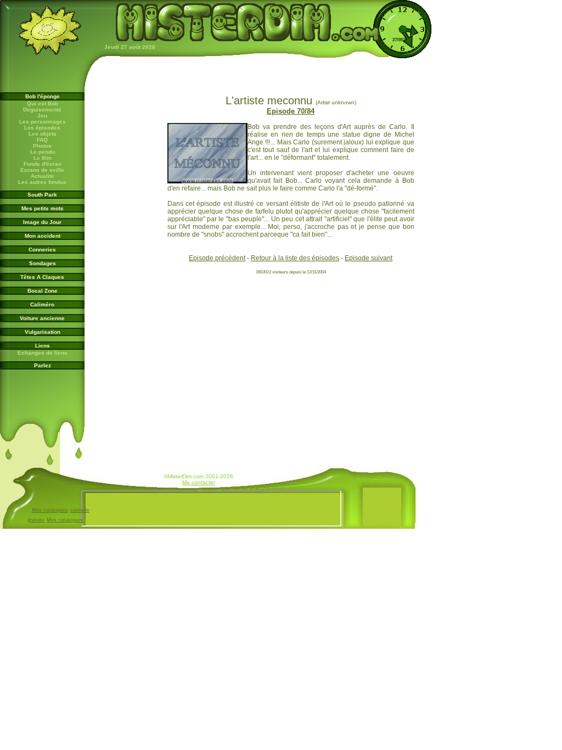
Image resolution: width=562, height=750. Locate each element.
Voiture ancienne (42, 318)
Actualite (42, 176)
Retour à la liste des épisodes (295, 258)
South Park (42, 195)
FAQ (42, 140)
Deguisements (42, 110)
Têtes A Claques (42, 277)
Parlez (42, 365)
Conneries (42, 250)
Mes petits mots (42, 208)
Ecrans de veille (42, 170)
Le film (42, 158)
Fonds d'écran (42, 164)
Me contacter (198, 482)
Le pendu (43, 152)
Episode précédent (217, 258)
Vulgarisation (42, 332)
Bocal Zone (42, 291)
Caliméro (42, 304)
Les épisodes (42, 128)
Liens (42, 346)
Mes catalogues (50, 510)
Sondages (42, 263)
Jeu (42, 116)
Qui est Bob (42, 103)
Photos (42, 146)
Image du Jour (42, 222)
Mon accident (42, 236)
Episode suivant (368, 258)
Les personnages (43, 122)
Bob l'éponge (42, 96)
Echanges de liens (42, 353)
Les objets (42, 134)
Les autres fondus (42, 182)
